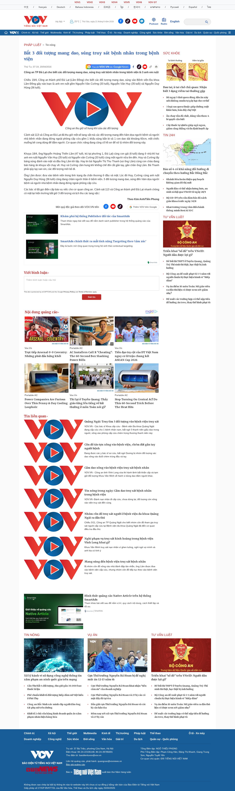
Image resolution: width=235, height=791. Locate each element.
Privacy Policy (69, 292)
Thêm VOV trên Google (145, 207)
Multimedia (56, 32)
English (175, 21)
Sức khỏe (157, 32)
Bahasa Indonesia (84, 7)
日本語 (107, 7)
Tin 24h (169, 135)
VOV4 (114, 2)
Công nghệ (145, 32)
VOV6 (139, 2)
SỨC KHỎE (171, 53)
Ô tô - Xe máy (115, 32)
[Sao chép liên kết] (150, 66)
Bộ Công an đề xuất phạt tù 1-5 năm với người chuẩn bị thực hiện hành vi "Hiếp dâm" (188, 277)
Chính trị (25, 32)
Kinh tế (66, 32)
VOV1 (77, 2)
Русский (174, 7)
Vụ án (92, 635)
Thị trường (77, 32)
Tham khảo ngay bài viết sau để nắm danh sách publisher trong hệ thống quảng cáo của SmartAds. (105, 222)
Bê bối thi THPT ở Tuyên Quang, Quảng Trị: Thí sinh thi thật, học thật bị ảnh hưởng (188, 264)
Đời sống (168, 32)
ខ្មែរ (122, 7)
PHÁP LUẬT (32, 45)
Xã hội (35, 32)
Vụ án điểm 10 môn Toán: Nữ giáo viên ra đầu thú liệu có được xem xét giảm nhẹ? (188, 290)
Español (193, 7)
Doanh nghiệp (131, 32)
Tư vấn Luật (173, 217)
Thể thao (101, 32)
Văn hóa (179, 32)
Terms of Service (85, 292)
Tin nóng (50, 45)
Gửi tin (91, 297)
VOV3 (102, 2)
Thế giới (44, 32)
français (43, 7)
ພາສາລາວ (155, 7)
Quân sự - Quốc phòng (215, 32)
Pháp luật (90, 32)
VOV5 (127, 2)
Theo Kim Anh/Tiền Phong (143, 199)
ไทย (209, 7)
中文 (26, 7)
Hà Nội (59, 21)
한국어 (136, 7)
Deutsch (61, 7)
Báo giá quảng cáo (75, 764)
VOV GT (152, 2)
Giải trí (189, 32)
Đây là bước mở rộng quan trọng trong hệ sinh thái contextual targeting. (96, 246)
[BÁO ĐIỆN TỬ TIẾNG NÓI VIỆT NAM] (35, 21)
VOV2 (90, 2)
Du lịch (197, 32)
